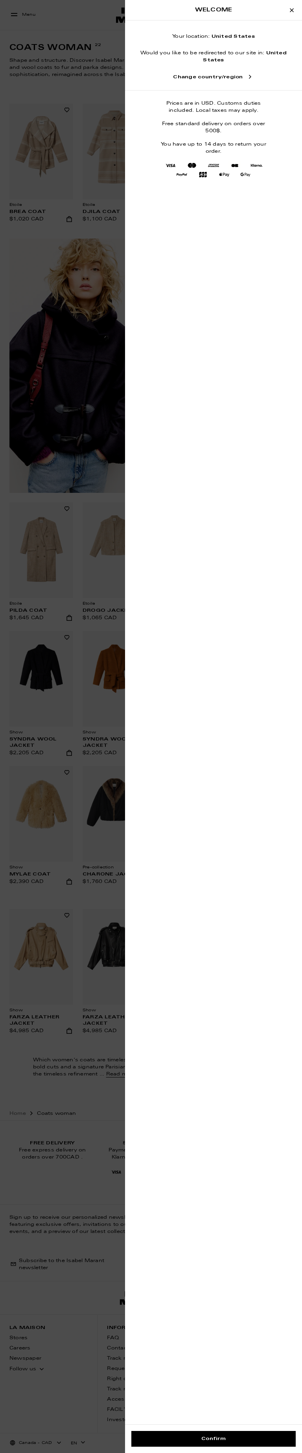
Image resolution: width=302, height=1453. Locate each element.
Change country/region (208, 77)
